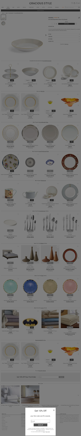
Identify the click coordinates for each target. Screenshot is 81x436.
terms (44, 431)
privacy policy (48, 431)
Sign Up (40, 425)
